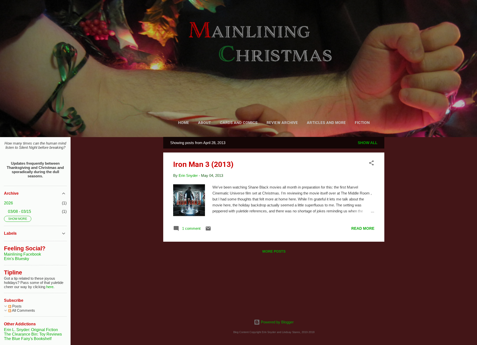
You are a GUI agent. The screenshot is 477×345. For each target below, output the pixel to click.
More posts (273, 251)
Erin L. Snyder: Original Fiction (31, 330)
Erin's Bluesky (16, 259)
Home (183, 122)
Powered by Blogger (277, 322)
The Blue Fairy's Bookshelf (27, 339)
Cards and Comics (239, 122)
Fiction (362, 122)
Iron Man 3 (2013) (203, 164)
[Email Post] (208, 230)
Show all (367, 143)
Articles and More (326, 122)
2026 (8, 203)
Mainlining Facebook (22, 254)
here (49, 287)
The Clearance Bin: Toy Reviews (33, 334)
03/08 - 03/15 (19, 211)
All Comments (23, 310)
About (204, 122)
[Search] (381, 13)
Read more (362, 228)
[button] (371, 164)
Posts (16, 306)
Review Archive (282, 122)
